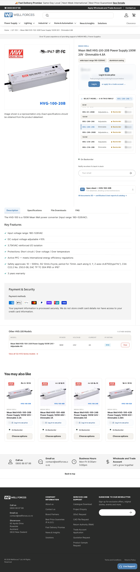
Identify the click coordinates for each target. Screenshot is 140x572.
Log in (94, 84)
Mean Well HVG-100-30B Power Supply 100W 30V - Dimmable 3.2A (19, 415)
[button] (134, 15)
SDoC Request (79, 514)
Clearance (131, 23)
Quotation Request (81, 537)
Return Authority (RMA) (83, 524)
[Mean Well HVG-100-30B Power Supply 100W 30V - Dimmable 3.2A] (19, 393)
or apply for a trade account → (114, 84)
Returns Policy (130, 560)
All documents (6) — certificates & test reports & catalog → (102, 196)
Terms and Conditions (113, 560)
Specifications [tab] (34, 210)
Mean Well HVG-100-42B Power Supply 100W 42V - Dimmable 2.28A (120, 415)
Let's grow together (123, 465)
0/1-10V (14, 30)
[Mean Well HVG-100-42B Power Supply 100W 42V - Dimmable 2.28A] (120, 393)
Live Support (129, 566)
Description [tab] (12, 210)
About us (49, 504)
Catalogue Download (82, 504)
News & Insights (87, 23)
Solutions (102, 23)
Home (6, 30)
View (125, 345)
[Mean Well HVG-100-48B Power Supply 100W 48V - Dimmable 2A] (53, 393)
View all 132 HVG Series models (22, 354)
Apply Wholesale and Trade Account (105, 8)
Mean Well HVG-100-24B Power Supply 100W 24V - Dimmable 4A (86, 415)
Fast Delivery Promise (55, 527)
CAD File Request (81, 519)
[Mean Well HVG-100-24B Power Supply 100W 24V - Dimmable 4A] (87, 393)
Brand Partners (52, 514)
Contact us (131, 8)
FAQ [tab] (77, 210)
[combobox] (78, 15)
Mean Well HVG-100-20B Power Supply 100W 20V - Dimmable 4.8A (46, 30)
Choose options (19, 436)
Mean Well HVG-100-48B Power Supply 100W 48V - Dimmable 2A (53, 415)
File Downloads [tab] (58, 210)
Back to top (70, 474)
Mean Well (83, 46)
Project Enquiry (80, 509)
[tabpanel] (67, 245)
